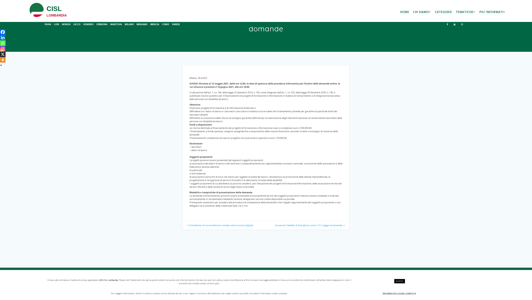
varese (176, 24)
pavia (48, 24)
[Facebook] (3, 32)
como (165, 24)
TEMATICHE (464, 12)
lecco (76, 24)
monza (66, 24)
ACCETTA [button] (399, 281)
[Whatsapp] (3, 43)
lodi (56, 24)
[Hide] (1, 65)
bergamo (142, 24)
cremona (102, 24)
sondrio (88, 24)
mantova (116, 24)
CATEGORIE (443, 12)
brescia (154, 24)
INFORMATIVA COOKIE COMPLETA (399, 293)
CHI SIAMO (421, 12)
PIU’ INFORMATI (491, 12)
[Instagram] (3, 49)
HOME (404, 12)
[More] (3, 60)
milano (129, 24)
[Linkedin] (3, 37)
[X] (3, 54)
